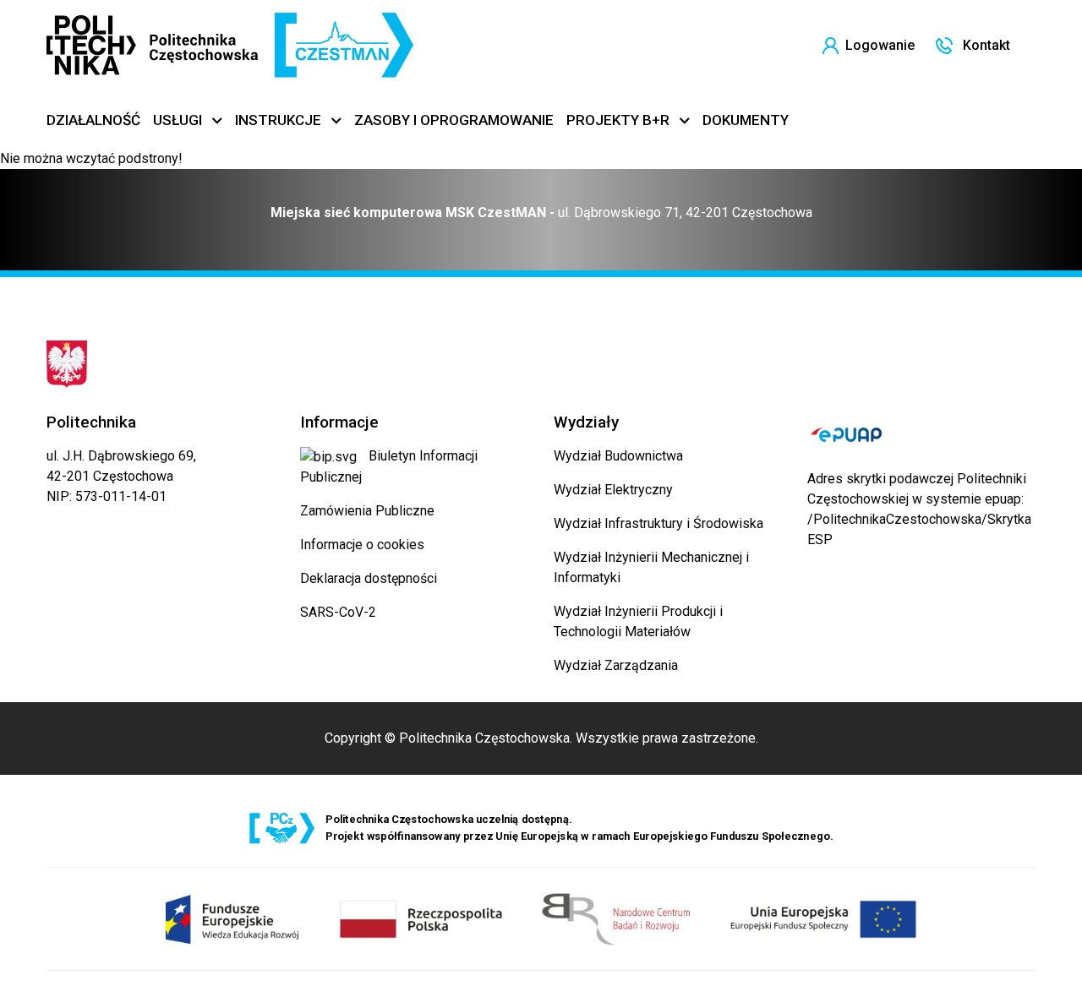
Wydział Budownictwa (618, 456)
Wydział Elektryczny (613, 490)
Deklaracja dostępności (368, 578)
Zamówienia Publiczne (367, 511)
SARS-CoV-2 (338, 612)
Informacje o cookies (362, 545)
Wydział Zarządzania (616, 665)
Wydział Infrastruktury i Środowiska (658, 523)
